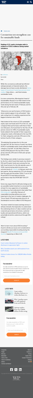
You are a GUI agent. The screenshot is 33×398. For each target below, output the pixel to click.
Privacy (30, 354)
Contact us (29, 352)
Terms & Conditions (5, 359)
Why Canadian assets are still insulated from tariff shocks (20, 301)
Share (2, 79)
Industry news (7, 31)
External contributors (6, 363)
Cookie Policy (28, 356)
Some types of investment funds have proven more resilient (16, 90)
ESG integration (6, 192)
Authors (3, 361)
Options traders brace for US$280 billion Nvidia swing (20, 309)
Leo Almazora (5, 74)
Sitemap (30, 359)
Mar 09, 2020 (3, 77)
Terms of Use (4, 357)
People (2, 352)
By (4, 74)
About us (30, 350)
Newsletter (3, 356)
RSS (29, 361)
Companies (3, 350)
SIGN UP (16, 280)
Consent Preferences (27, 357)
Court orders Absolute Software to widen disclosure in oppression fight (21, 293)
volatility (15, 169)
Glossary (3, 354)
